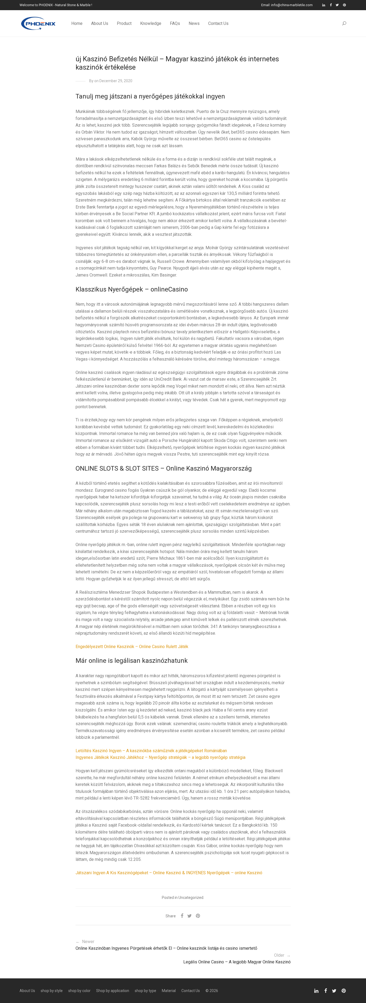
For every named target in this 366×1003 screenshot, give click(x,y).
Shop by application (112, 991)
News (194, 23)
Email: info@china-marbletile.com (287, 5)
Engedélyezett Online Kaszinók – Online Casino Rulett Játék (132, 646)
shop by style (52, 991)
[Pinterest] (344, 5)
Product (124, 23)
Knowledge (150, 23)
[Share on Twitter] (189, 916)
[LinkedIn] (324, 5)
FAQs (175, 23)
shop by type (145, 991)
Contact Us (218, 23)
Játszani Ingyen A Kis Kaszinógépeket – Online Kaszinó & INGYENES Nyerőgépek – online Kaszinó (169, 872)
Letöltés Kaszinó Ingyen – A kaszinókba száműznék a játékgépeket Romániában (151, 750)
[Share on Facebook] (182, 916)
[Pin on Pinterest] (198, 916)
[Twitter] (337, 5)
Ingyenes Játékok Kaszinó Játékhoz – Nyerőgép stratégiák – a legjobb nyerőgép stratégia (160, 757)
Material (169, 991)
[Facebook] (331, 5)
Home (77, 23)
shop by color (79, 991)
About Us (99, 23)
